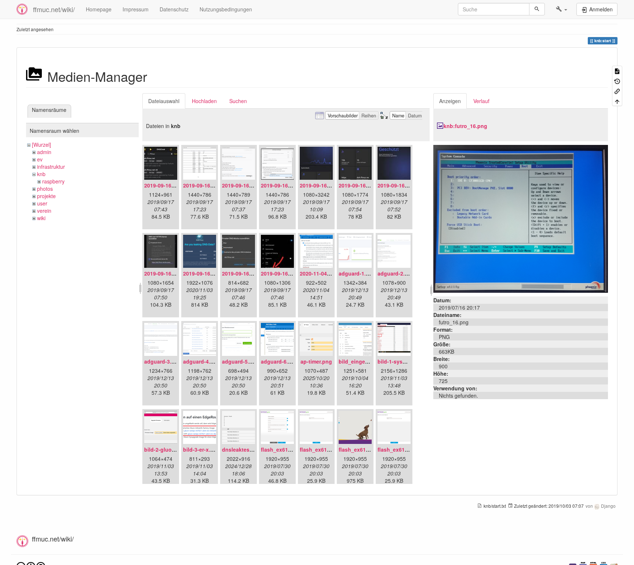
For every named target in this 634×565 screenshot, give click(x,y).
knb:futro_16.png (465, 126)
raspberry (53, 181)
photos (45, 188)
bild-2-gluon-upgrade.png (176, 449)
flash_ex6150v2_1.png (289, 449)
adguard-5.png (240, 361)
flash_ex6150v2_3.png (367, 449)
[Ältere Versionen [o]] (617, 80)
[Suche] (537, 9)
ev (40, 159)
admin (44, 152)
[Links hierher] (617, 90)
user (42, 203)
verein (44, 210)
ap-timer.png (316, 361)
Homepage (99, 9)
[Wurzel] (41, 144)
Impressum (136, 9)
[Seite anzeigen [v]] (617, 70)
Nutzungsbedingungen (226, 9)
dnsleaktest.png (242, 449)
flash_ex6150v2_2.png (328, 449)
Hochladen (204, 101)
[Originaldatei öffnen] (520, 218)
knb (41, 174)
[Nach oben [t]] (617, 100)
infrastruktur (51, 166)
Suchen (238, 101)
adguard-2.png (396, 273)
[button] (561, 9)
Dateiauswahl (163, 101)
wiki (41, 218)
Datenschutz (174, 9)
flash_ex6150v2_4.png (406, 449)
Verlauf (481, 101)
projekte (46, 196)
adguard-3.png (162, 361)
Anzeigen (450, 101)
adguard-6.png (279, 361)
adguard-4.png (201, 361)
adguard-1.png (357, 273)
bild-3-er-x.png (201, 449)
